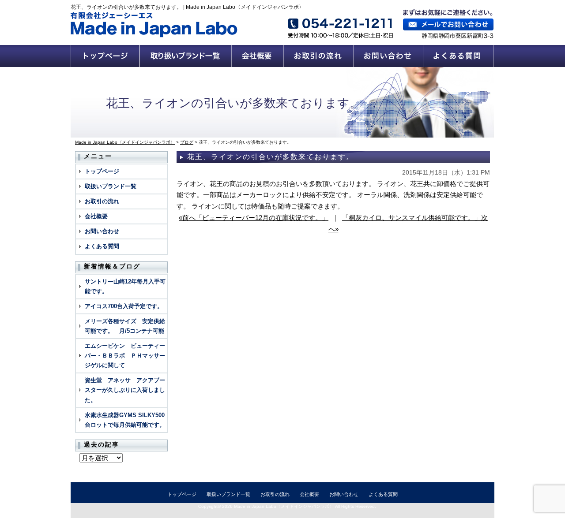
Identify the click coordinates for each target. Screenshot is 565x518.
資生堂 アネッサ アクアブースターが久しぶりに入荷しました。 (125, 390)
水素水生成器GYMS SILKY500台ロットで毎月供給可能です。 (125, 420)
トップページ (105, 56)
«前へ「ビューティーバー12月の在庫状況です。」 (253, 217)
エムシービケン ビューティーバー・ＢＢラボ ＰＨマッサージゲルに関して (125, 356)
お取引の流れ (319, 56)
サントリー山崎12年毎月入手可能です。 (125, 286)
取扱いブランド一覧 (185, 56)
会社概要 (258, 56)
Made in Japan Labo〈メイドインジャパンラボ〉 (284, 506)
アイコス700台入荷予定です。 (124, 306)
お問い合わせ (388, 56)
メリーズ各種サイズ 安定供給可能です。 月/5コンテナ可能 (125, 326)
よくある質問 (458, 56)
